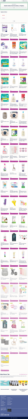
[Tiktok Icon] (2, 414)
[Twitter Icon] (8, 414)
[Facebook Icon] (1, 414)
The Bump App (2, 397)
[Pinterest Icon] (5, 414)
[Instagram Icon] (4, 414)
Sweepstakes (2, 401)
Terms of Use (9, 397)
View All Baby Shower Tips (23, 374)
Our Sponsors (9, 402)
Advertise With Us (3, 402)
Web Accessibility (9, 401)
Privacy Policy (2, 403)
